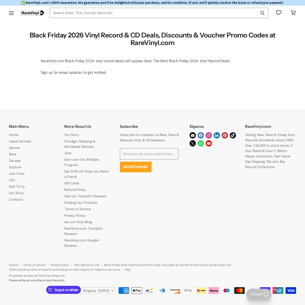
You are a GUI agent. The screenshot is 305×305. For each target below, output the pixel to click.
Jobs (67, 153)
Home (14, 135)
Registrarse (136, 167)
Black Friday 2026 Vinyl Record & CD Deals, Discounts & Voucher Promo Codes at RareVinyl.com (167, 265)
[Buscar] (262, 13)
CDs (12, 180)
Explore (15, 167)
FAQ (128, 270)
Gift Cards (71, 183)
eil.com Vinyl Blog (78, 222)
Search (13, 265)
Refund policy (60, 265)
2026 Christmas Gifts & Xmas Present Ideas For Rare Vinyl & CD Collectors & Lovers (64, 270)
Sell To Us (17, 186)
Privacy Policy (75, 215)
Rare (12, 154)
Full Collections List (86, 265)
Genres (14, 148)
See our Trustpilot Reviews (85, 196)
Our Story (16, 193)
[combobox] (153, 13)
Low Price (16, 173)
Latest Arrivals (20, 141)
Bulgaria (96, 291)
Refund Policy (75, 190)
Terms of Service (77, 209)
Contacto (16, 199)
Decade (15, 161)
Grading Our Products (80, 202)
